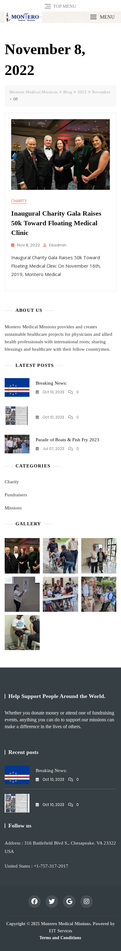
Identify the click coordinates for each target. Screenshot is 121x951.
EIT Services (60, 931)
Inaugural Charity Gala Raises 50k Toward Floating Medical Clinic (56, 223)
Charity (19, 201)
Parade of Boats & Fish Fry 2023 (67, 439)
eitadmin (57, 245)
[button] (102, 17)
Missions (13, 507)
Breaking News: (51, 383)
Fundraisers (16, 494)
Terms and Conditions (60, 937)
